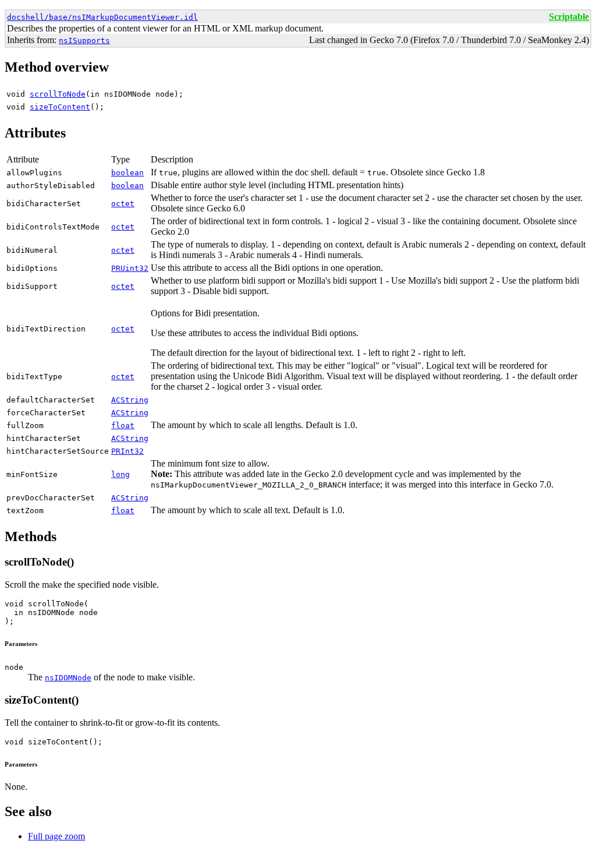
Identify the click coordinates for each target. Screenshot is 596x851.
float (122, 425)
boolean (127, 172)
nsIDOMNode (68, 677)
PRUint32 (129, 268)
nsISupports (84, 40)
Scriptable (569, 17)
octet (122, 203)
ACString (129, 400)
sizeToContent (60, 107)
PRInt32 (127, 451)
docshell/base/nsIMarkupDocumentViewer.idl (102, 17)
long (120, 474)
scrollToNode (58, 94)
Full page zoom (56, 836)
